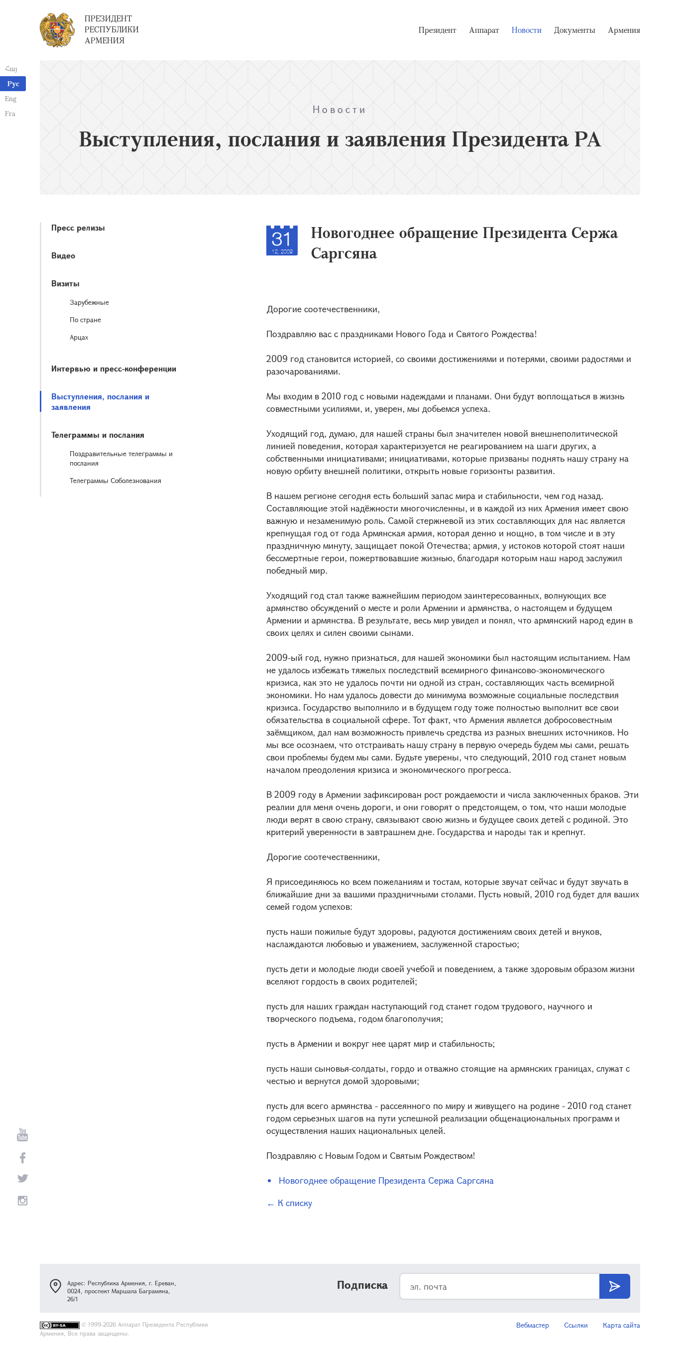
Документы (574, 29)
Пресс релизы (78, 227)
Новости (527, 29)
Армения (624, 29)
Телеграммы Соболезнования (115, 480)
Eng (10, 98)
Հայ (11, 68)
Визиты (65, 283)
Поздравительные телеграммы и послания (121, 458)
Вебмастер (532, 1325)
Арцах (79, 337)
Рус (13, 83)
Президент (437, 29)
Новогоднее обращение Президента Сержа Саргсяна (386, 1180)
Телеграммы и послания (97, 434)
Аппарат (484, 29)
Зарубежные (89, 302)
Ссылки (576, 1325)
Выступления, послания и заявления (100, 401)
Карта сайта (621, 1325)
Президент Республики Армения (112, 29)
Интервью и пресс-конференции (113, 368)
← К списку (289, 1203)
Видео (63, 255)
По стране (85, 319)
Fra (10, 113)
